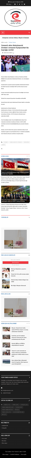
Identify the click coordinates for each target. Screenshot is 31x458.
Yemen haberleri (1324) (7, 407)
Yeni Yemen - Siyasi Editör (8, 170)
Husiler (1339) (24, 404)
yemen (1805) (15, 404)
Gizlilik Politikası (14, 454)
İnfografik (4, 428)
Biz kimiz (4, 440)
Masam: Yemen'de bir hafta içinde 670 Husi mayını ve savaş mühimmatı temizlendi (20, 329)
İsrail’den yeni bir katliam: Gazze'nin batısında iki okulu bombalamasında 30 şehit (19, 337)
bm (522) (17, 409)
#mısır (3, 144)
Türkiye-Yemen (12, 42)
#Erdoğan (26, 142)
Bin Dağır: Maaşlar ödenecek (18, 285)
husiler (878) (19, 407)
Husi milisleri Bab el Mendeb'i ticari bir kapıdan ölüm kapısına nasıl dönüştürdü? (20, 362)
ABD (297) (4, 414)
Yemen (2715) (7, 404)
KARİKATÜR (5, 425)
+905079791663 (7, 393)
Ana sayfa (4, 42)
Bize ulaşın (4, 443)
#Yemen (6, 142)
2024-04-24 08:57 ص (9, 52)
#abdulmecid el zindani (16, 142)
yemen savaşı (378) (6, 412)
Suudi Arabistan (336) (18, 412)
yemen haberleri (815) (7, 409)
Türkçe (9, 4)
